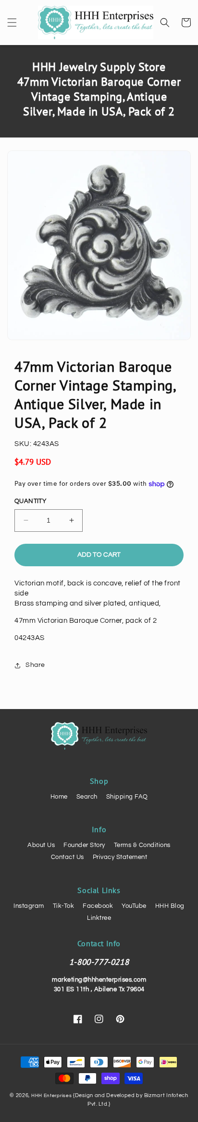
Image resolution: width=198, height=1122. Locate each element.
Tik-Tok (63, 906)
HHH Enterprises (52, 1095)
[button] (12, 22)
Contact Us (67, 857)
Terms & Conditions (142, 845)
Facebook (98, 906)
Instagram (28, 906)
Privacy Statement (120, 857)
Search (87, 796)
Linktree (99, 918)
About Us (41, 845)
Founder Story (84, 845)
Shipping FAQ (127, 796)
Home (59, 796)
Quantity (30, 501)
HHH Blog (170, 906)
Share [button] (35, 665)
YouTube (134, 906)
